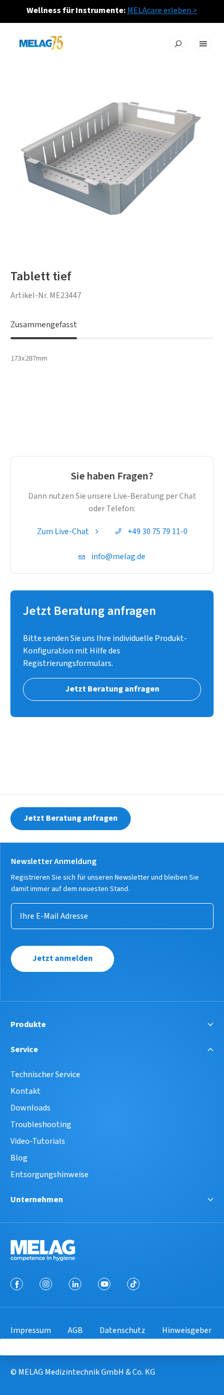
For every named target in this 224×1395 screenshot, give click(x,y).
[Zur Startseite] (41, 44)
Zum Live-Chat (63, 531)
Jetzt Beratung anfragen (70, 818)
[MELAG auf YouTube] (104, 1284)
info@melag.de (118, 556)
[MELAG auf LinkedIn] (75, 1284)
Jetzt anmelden (62, 958)
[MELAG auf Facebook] (16, 1284)
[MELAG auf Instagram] (46, 1284)
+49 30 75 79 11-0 (158, 531)
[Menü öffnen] (203, 43)
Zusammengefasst (43, 324)
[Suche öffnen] (178, 43)
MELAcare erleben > (162, 10)
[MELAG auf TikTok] (133, 1284)
